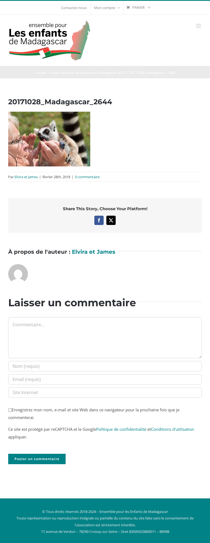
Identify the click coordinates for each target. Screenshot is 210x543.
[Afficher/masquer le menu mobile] (199, 26)
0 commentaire (87, 176)
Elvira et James (26, 176)
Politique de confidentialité (121, 429)
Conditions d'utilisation (172, 429)
